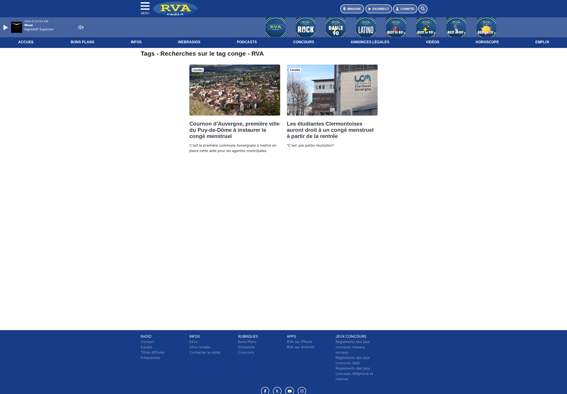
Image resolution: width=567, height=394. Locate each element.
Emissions (246, 347)
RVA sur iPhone (299, 341)
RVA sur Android (300, 347)
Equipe (146, 347)
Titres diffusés (153, 352)
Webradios (189, 42)
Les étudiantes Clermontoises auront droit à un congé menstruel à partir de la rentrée (330, 130)
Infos (136, 42)
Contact (147, 341)
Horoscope (487, 42)
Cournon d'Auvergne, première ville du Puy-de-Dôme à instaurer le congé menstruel (234, 130)
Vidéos (432, 42)
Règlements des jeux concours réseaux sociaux (353, 347)
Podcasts (247, 42)
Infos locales (199, 347)
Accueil (26, 42)
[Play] (6, 27)
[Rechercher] (422, 8)
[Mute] (81, 27)
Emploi (542, 42)
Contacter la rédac (205, 352)
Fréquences (150, 357)
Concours (303, 42)
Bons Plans (82, 42)
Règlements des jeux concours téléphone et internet (354, 373)
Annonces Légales (370, 42)
